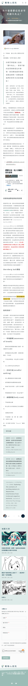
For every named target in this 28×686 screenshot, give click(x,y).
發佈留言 (5, 658)
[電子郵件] (16, 683)
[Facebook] (11, 683)
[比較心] (14, 588)
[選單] (25, 2)
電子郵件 (6, 622)
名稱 (5, 618)
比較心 (4, 597)
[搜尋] (22, 2)
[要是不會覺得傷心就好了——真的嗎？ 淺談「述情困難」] (14, 563)
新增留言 (6, 633)
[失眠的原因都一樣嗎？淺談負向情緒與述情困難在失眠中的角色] (14, 538)
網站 (4, 627)
